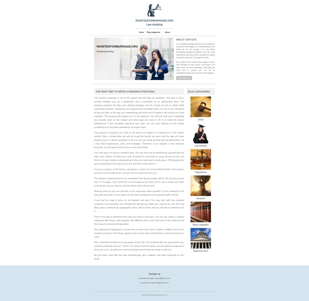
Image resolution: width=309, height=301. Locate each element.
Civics (201, 119)
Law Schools (201, 145)
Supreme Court (200, 250)
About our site (186, 39)
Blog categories (153, 32)
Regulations (200, 172)
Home (141, 32)
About (167, 32)
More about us (184, 78)
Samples (201, 198)
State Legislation (201, 224)
